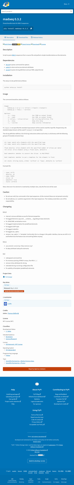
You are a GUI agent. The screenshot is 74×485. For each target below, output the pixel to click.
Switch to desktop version (37, 461)
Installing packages (12, 394)
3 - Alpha (8, 331)
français (20, 471)
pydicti (8, 67)
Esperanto (41, 473)
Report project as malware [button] (37, 369)
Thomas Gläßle (12, 313)
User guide (12, 399)
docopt (8, 65)
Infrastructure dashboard (36, 397)
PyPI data (6, 285)
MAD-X (14, 55)
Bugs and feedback (61, 394)
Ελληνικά (48, 471)
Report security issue (37, 417)
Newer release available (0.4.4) (14, 291)
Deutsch (54, 471)
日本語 (25, 471)
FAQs (12, 404)
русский (30, 473)
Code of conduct (36, 420)
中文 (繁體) (68, 471)
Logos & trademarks (37, 401)
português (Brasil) (33, 471)
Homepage (8, 277)
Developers (9, 337)
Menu (65, 4)
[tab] (9, 37)
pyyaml (8, 70)
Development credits (60, 404)
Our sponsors (37, 404)
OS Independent (11, 350)
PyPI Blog (36, 394)
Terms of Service (36, 415)
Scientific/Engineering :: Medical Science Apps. (20, 361)
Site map (37, 452)
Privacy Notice (36, 422)
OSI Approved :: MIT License (14, 344)
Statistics (37, 399)
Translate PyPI (60, 399)
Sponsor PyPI (61, 401)
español (14, 471)
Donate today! (37, 442)
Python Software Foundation (38, 450)
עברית (35, 473)
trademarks (52, 445)
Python (8, 355)
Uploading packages (12, 397)
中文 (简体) (61, 471)
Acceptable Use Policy (36, 424)
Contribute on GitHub (60, 397)
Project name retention (12, 401)
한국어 (47, 473)
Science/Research (11, 339)
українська (42, 471)
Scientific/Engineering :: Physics (15, 363)
